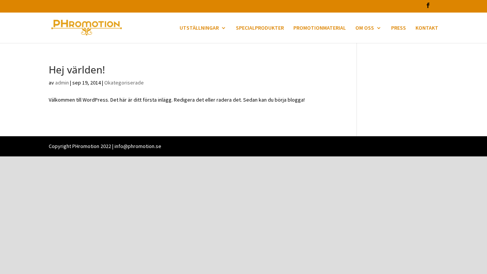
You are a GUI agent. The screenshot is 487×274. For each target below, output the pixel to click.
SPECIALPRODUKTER (260, 28)
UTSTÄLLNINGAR (199, 28)
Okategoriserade (124, 82)
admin (62, 82)
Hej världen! (77, 69)
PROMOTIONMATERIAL (319, 28)
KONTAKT (426, 28)
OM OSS (364, 28)
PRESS (398, 28)
